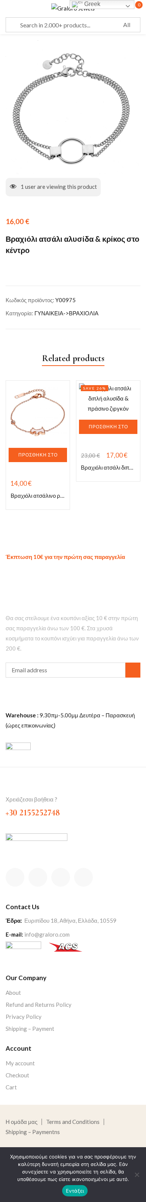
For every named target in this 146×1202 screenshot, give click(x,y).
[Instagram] (60, 877)
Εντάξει (75, 1191)
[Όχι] (136, 1174)
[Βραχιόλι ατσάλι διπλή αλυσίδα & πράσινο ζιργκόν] (108, 398)
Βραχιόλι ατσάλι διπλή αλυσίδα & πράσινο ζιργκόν (108, 467)
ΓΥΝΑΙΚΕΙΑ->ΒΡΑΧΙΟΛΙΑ (66, 313)
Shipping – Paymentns (33, 1131)
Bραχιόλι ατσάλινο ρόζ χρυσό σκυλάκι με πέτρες (37, 495)
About (13, 992)
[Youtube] (83, 877)
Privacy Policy (24, 1016)
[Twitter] (37, 877)
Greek (91, 4)
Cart (11, 1087)
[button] (38, 455)
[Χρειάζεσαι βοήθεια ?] (10, 786)
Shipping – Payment (30, 1028)
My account (20, 1063)
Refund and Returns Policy (39, 1004)
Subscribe (132, 670)
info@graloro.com (47, 934)
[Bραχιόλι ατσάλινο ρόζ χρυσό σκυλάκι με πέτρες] (38, 412)
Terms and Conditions (73, 1121)
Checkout (17, 1075)
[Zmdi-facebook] (15, 877)
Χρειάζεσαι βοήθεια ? (31, 799)
